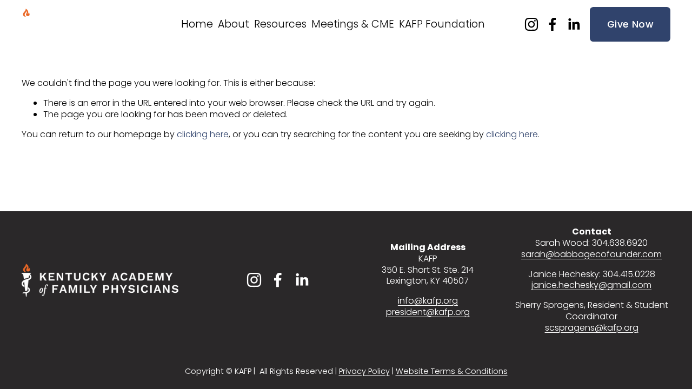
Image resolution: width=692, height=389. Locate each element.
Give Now (630, 24)
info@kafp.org (428, 301)
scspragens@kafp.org (591, 328)
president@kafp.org (428, 312)
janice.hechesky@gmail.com (591, 285)
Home (197, 24)
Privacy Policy (364, 371)
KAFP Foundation (442, 24)
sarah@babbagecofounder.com (591, 254)
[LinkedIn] (573, 24)
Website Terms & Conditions (452, 371)
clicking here (203, 134)
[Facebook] (552, 24)
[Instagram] (531, 24)
